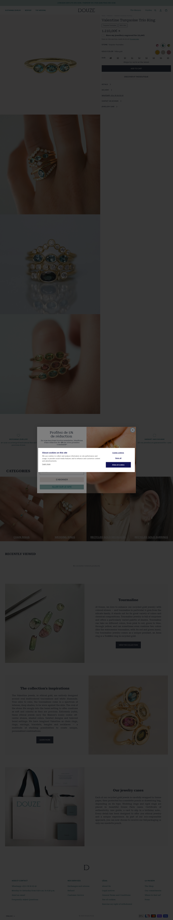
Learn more (46, 464)
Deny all (118, 458)
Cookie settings (118, 453)
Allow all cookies (118, 465)
